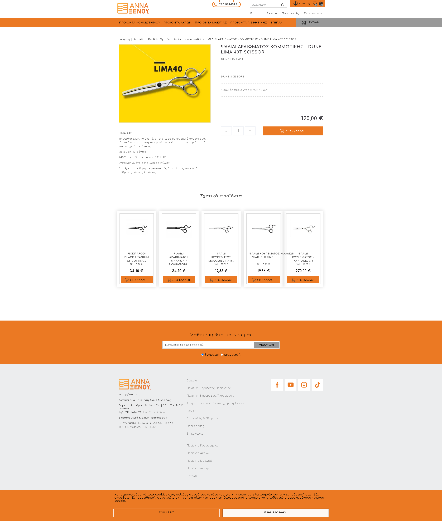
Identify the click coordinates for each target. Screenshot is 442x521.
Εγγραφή (211, 354)
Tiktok (317, 384)
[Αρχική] (134, 8)
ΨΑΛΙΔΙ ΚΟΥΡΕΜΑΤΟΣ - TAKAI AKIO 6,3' (303, 257)
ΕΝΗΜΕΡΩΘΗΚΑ (275, 512)
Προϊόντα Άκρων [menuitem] (177, 22)
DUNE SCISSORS (232, 76)
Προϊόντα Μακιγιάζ (199, 460)
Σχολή (314, 22)
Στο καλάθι (139, 280)
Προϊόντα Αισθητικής (201, 468)
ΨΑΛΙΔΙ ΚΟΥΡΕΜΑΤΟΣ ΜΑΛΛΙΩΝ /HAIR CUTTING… (264, 255)
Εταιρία (256, 13)
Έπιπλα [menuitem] (276, 22)
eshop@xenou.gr (130, 394)
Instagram (304, 384)
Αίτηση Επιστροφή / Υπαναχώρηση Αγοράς (216, 403)
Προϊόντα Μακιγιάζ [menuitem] (211, 22)
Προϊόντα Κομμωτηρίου (203, 445)
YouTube (290, 384)
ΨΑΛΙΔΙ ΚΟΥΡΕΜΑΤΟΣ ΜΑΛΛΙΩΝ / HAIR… (221, 257)
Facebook (277, 384)
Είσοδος (304, 3)
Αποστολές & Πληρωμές (204, 418)
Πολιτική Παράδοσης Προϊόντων (209, 388)
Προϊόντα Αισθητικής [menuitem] (248, 22)
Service (272, 13)
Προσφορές (290, 13)
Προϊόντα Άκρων (198, 453)
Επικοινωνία (313, 13)
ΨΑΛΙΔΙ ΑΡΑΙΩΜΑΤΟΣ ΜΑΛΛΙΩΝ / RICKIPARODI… (179, 259)
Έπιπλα (192, 476)
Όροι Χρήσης (195, 426)
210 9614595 (133, 412)
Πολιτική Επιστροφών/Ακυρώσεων (210, 395)
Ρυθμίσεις (166, 512)
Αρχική (125, 39)
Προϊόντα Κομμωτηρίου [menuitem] (139, 22)
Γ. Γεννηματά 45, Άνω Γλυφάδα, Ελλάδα (146, 423)
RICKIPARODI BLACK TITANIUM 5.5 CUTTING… (136, 257)
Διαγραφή (232, 354)
